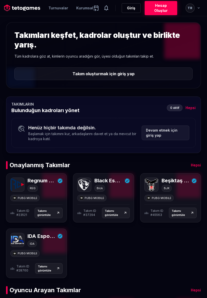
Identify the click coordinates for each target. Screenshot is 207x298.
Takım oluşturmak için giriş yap (103, 73)
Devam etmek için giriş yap (161, 132)
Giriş (131, 8)
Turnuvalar (58, 8)
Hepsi (191, 108)
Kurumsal (84, 8)
